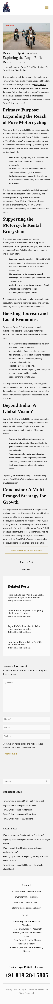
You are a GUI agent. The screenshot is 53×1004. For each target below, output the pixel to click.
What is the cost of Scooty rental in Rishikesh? (23, 835)
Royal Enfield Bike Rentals (32, 67)
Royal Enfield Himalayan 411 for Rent (19, 814)
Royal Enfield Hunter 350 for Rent (17, 810)
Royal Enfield (8, 103)
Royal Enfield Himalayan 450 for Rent (19, 805)
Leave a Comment (11, 67)
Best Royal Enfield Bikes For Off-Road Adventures (25, 643)
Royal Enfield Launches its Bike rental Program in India (24, 627)
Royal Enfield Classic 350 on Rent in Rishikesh (23, 801)
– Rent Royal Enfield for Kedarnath (26, 929)
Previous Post (26, 562)
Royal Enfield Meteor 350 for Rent (18, 819)
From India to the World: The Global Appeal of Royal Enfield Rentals (26, 596)
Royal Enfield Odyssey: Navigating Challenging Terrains (25, 611)
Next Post (26, 569)
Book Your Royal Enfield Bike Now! (26, 550)
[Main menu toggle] (46, 7)
